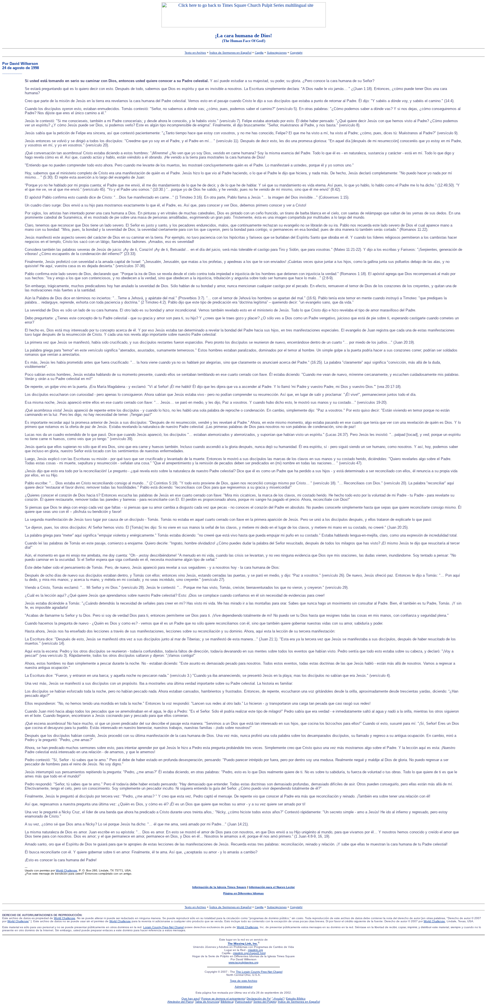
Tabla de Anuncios (207, 1001)
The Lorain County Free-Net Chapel (259, 971)
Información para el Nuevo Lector (272, 887)
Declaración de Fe (258, 998)
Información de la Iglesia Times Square (219, 887)
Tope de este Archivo (243, 980)
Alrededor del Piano (180, 1001)
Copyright (296, 52)
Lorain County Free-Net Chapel (163, 927)
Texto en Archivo (195, 52)
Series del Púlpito (264, 1001)
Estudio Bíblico (296, 998)
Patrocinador (243, 1001)
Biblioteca (227, 1001)
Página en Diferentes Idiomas (243, 893)
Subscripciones (277, 52)
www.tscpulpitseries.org (243, 962)
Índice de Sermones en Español (230, 52)
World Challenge (66, 870)
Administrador (244, 986)
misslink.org (255, 950)
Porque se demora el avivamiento (223, 998)
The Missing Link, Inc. (243, 943)
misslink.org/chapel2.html (249, 953)
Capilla (259, 52)
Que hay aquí (190, 998)
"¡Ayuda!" (278, 998)
